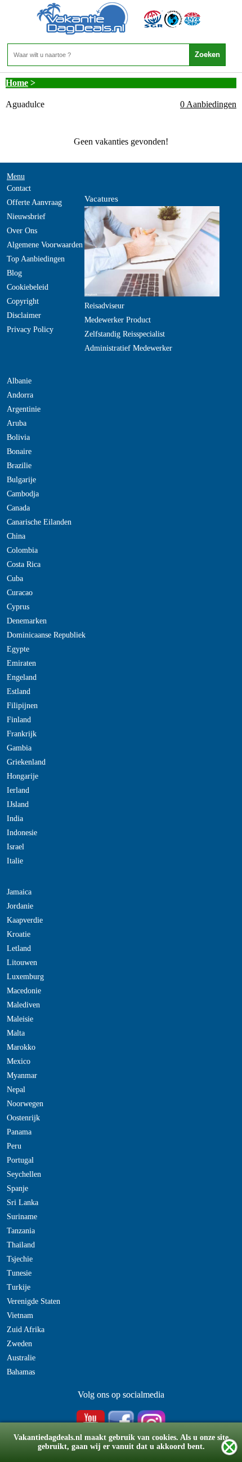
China (16, 536)
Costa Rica (24, 564)
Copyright (23, 301)
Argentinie (24, 409)
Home (17, 83)
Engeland (22, 677)
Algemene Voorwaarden (45, 245)
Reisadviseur (104, 306)
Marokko (21, 1047)
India (15, 818)
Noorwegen (25, 1103)
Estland (18, 691)
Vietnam (20, 1315)
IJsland (18, 804)
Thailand (21, 1245)
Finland (19, 719)
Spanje (17, 1188)
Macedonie (24, 991)
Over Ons (22, 230)
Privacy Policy (30, 329)
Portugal (20, 1160)
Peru (14, 1146)
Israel (15, 847)
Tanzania (21, 1231)
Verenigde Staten (33, 1301)
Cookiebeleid (27, 287)
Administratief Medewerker (128, 348)
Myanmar (22, 1075)
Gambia (19, 748)
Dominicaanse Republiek (46, 635)
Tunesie (19, 1273)
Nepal (16, 1089)
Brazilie (19, 465)
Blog (14, 273)
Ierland (18, 790)
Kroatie (18, 934)
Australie (21, 1358)
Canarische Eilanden (39, 522)
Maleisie (20, 1019)
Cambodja (23, 494)
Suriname (22, 1216)
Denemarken (27, 621)
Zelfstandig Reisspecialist (124, 334)
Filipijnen (22, 705)
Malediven (23, 1005)
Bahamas (21, 1372)
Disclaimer (24, 315)
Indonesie (22, 832)
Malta (16, 1033)
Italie (15, 861)
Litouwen (22, 962)
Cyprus (18, 607)
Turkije (18, 1287)
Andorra (20, 395)
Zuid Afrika (25, 1329)
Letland (19, 948)
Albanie (19, 381)
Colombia (22, 550)
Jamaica (19, 892)
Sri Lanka (22, 1202)
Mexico (18, 1061)
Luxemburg (25, 976)
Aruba (16, 423)
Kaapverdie (25, 920)
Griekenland (26, 762)
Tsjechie (20, 1259)
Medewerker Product (117, 320)
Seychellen (24, 1174)
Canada (18, 508)
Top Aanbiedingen (36, 259)
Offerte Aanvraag (34, 202)
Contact (19, 188)
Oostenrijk (23, 1118)
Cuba (15, 578)
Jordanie (20, 906)
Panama (19, 1132)
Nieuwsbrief (26, 216)
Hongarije (22, 776)
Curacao (20, 592)
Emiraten (21, 663)
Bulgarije (21, 479)
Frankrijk (22, 734)
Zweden (19, 1343)
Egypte (18, 649)
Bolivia (18, 437)
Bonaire (19, 451)
